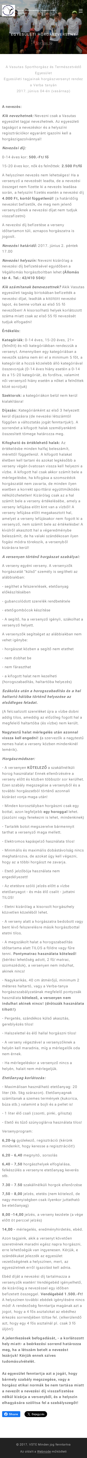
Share (13, 1414)
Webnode (44, 1451)
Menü (80, 10)
